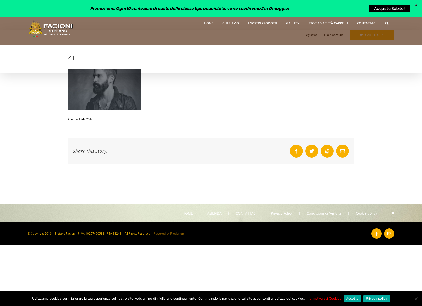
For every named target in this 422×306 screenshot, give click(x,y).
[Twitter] (311, 151)
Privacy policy (376, 298)
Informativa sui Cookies (323, 298)
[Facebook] (296, 151)
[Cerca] (386, 23)
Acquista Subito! (389, 8)
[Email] (342, 151)
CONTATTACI (246, 213)
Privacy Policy (282, 213)
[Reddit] (327, 151)
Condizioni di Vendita (324, 213)
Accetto (352, 298)
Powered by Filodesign (169, 233)
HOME (188, 213)
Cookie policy (366, 213)
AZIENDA (214, 213)
